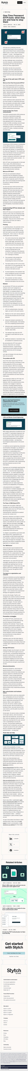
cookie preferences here (21, 1059)
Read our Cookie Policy (5, 1069)
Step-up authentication (9, 780)
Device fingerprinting (8, 767)
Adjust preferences (4, 1067)
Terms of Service (6, 1062)
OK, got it (3, 1065)
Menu (25, 2)
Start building (14, 410)
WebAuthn (5, 765)
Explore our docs (14, 956)
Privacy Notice (12, 1061)
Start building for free (14, 953)
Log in (20, 2)
